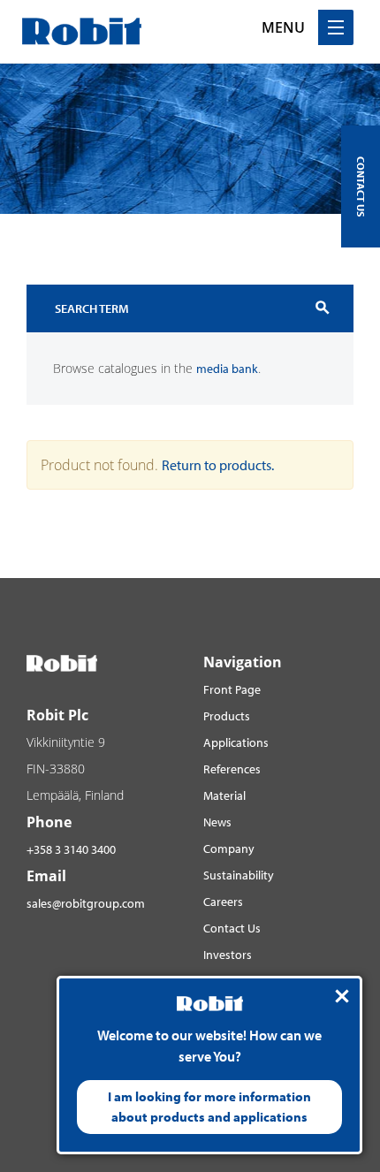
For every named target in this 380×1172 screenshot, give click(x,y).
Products (226, 716)
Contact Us (232, 928)
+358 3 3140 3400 (71, 849)
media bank (227, 369)
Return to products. (218, 465)
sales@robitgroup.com (86, 903)
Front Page (232, 689)
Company (229, 848)
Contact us (361, 186)
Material (224, 795)
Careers (223, 901)
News (217, 822)
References (232, 769)
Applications (236, 742)
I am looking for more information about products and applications (209, 1106)
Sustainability (238, 875)
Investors (227, 955)
